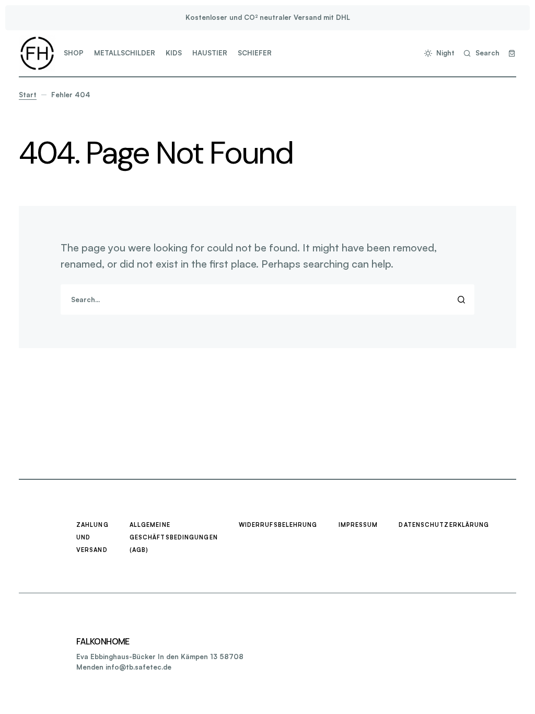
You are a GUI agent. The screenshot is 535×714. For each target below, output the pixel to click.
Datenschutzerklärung (444, 524)
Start (28, 94)
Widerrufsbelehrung (278, 524)
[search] (267, 299)
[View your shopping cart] (512, 53)
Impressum (358, 524)
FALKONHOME (103, 641)
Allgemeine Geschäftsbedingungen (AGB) (174, 537)
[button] (437, 53)
